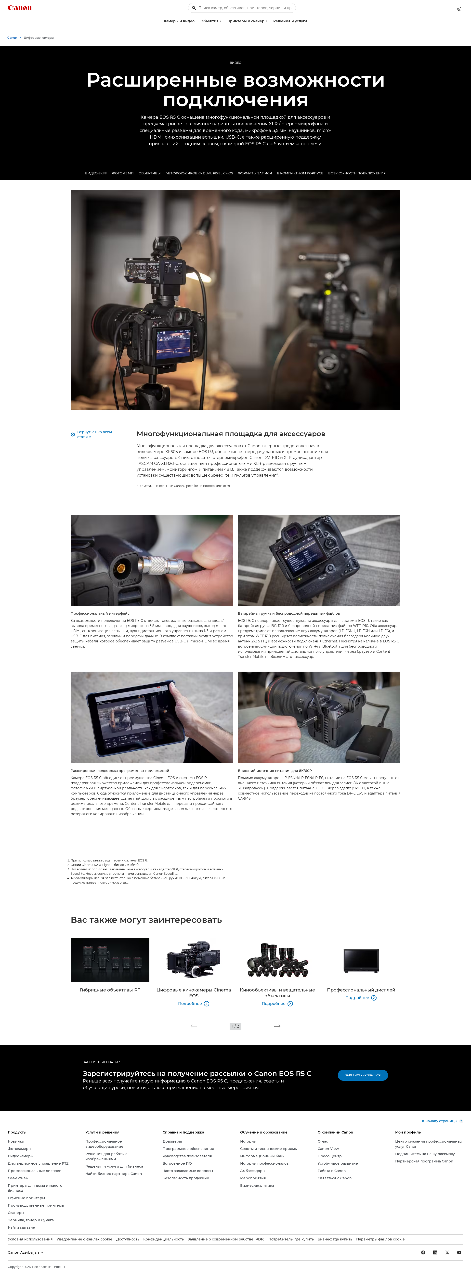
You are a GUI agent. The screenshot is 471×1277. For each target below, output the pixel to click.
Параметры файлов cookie (380, 1239)
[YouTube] (459, 1252)
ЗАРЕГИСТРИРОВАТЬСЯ (102, 1062)
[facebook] (423, 1252)
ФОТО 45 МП (123, 173)
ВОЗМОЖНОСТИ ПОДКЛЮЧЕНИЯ (357, 173)
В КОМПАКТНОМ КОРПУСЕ (300, 173)
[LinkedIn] (435, 1252)
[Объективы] (223, 21)
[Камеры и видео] (196, 21)
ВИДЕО (235, 63)
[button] (194, 1026)
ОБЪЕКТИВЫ (150, 173)
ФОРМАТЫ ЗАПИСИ (255, 173)
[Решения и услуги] (309, 21)
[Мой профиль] (459, 9)
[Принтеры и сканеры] (269, 21)
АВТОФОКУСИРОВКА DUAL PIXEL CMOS (199, 173)
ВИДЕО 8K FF (96, 173)
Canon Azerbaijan (24, 1252)
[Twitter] (447, 1252)
